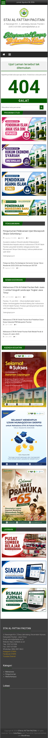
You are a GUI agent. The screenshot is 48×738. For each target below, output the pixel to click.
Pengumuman (10, 674)
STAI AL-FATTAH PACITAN (24, 20)
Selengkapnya (8, 256)
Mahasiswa (9, 672)
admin (22, 238)
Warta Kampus (10, 677)
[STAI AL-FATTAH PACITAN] (4, 54)
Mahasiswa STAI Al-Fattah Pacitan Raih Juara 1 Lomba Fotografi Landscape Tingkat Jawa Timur (23, 290)
